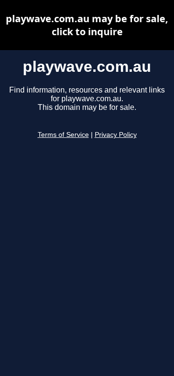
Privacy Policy (116, 134)
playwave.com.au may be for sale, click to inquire (87, 25)
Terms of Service (63, 134)
